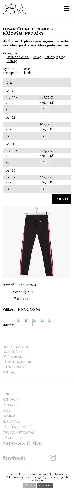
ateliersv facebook (14, 458)
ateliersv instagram (53, 458)
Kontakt (10, 372)
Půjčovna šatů (14, 357)
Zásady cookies (15, 438)
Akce (6, 410)
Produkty (11, 405)
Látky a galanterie (18, 362)
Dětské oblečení (18, 57)
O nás (7, 394)
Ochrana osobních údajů (22, 443)
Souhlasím (45, 485)
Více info (29, 485)
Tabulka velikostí (17, 427)
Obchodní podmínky (19, 432)
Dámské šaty (13, 352)
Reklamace (11, 421)
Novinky (9, 416)
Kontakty (11, 399)
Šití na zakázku (15, 367)
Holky (37, 57)
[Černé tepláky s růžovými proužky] (37, 242)
